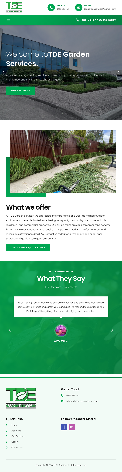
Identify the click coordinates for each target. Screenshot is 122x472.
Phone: (61, 5)
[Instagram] (72, 427)
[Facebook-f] (64, 427)
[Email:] (78, 7)
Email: (88, 5)
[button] (8, 20)
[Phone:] (51, 7)
